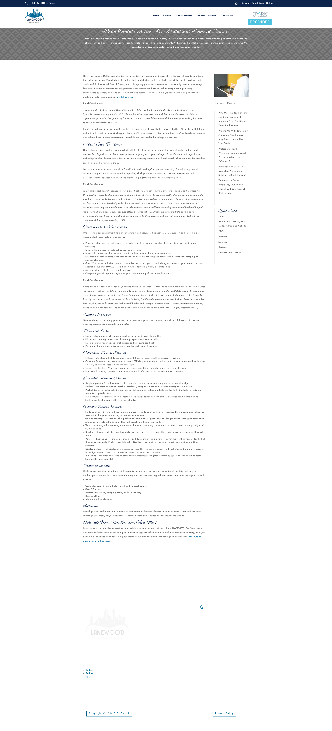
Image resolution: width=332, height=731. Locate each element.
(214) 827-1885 (213, 632)
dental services (125, 97)
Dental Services (184, 16)
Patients (212, 16)
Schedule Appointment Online (257, 3)
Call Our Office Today (43, 3)
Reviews (201, 16)
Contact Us (227, 16)
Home (156, 16)
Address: (211, 606)
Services (222, 242)
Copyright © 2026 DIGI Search (109, 713)
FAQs (221, 231)
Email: (151, 644)
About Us (166, 16)
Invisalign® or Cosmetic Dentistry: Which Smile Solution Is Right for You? (232, 171)
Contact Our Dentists (229, 253)
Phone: (209, 627)
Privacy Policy (224, 713)
